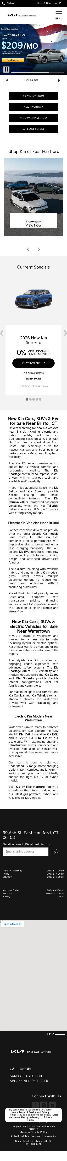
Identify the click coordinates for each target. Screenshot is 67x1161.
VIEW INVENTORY (33, 363)
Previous (7, 80)
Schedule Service (33, 129)
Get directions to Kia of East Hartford (27, 844)
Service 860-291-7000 (29, 1081)
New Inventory (33, 107)
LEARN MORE (33, 378)
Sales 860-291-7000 (28, 1076)
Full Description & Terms (33, 386)
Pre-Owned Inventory (33, 118)
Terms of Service (28, 1112)
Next (59, 80)
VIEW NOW (33, 225)
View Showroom (33, 96)
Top (51, 1034)
